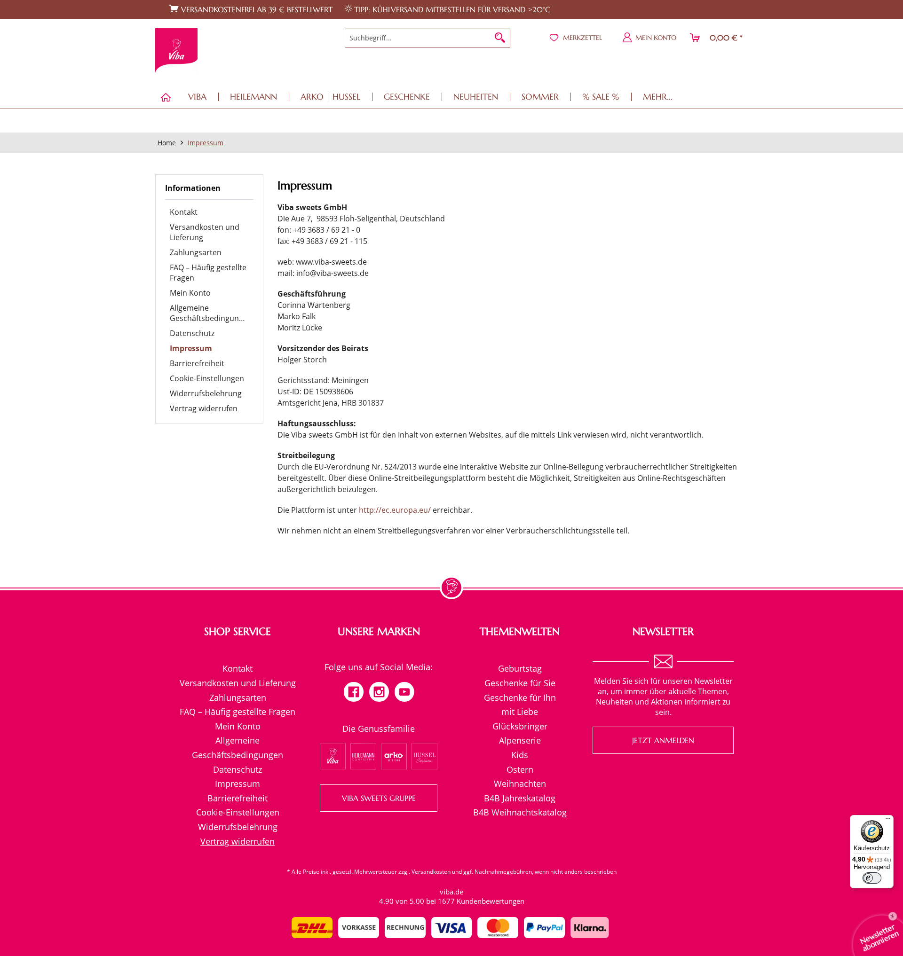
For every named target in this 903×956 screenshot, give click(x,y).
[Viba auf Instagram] (379, 693)
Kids (519, 754)
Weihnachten (520, 783)
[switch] (872, 878)
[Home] (165, 97)
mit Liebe (519, 711)
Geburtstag (520, 668)
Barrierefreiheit (197, 363)
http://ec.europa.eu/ (395, 510)
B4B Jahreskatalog (519, 798)
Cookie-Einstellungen (207, 378)
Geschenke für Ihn (520, 697)
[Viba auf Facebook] (353, 693)
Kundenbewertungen (490, 901)
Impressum (191, 348)
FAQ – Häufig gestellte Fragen (208, 272)
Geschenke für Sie (519, 683)
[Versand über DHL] (312, 927)
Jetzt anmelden (663, 740)
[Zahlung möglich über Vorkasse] (358, 927)
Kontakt (184, 212)
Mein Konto (190, 293)
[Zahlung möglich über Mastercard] (497, 927)
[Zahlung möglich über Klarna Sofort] (590, 927)
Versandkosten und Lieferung (204, 232)
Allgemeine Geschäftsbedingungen (211, 313)
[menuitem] (428, 38)
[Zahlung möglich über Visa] (451, 927)
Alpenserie (520, 740)
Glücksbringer (519, 726)
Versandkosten (431, 872)
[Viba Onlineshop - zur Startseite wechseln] (176, 51)
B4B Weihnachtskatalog (520, 812)
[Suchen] (500, 38)
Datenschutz (192, 333)
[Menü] (888, 820)
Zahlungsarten (196, 252)
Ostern (520, 769)
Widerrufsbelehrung (206, 393)
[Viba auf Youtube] (404, 693)
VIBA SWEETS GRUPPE (379, 798)
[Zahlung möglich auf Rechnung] (405, 927)
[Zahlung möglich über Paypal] (544, 927)
